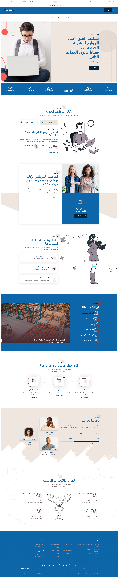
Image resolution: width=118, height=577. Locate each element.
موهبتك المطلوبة (52, 152)
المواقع (60, 5)
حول (77, 18)
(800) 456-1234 (107, 1)
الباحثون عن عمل (55, 18)
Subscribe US (25, 568)
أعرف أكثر (60, 60)
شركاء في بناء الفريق (36, 278)
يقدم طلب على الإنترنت (14, 1)
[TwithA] (9, 10)
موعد (108, 10)
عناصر (40, 18)
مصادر (57, 5)
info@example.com (92, 1)
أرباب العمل (70, 18)
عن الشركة (69, 544)
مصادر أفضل (39, 256)
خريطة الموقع (79, 573)
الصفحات (46, 18)
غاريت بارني (49, 432)
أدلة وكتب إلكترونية (79, 215)
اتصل (34, 18)
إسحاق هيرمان (48, 452)
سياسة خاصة (96, 573)
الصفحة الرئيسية (84, 18)
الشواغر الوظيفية (67, 550)
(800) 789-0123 (40, 554)
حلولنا (70, 547)
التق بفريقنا (56, 547)
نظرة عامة (56, 553)
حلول (63, 18)
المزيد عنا (53, 197)
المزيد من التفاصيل (84, 397)
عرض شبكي (69, 553)
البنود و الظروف (88, 573)
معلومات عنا (65, 5)
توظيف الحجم (39, 267)
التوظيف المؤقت (55, 550)
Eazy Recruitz (33, 573)
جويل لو (28, 442)
